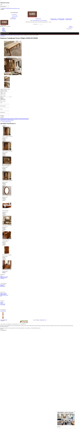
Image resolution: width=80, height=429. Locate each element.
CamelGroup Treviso (21, 119)
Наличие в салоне (53, 18)
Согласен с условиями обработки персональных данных (11, 8)
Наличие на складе (69, 19)
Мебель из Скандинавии (4, 295)
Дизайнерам (4, 31)
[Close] (0, 100)
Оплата (3, 29)
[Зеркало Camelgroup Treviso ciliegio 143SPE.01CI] (6, 194)
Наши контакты (2, 284)
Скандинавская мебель (54, 19)
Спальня (14, 118)
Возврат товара (2, 286)
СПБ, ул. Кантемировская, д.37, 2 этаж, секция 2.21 (39, 20)
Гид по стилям (2, 304)
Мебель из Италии (3, 294)
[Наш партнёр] (24, 323)
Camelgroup (6, 121)
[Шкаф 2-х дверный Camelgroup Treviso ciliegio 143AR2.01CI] (6, 135)
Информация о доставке (4, 276)
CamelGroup (9, 119)
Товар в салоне (2, 303)
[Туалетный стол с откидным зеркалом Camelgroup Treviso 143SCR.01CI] (6, 224)
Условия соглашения (3, 277)
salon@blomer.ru (13, 18)
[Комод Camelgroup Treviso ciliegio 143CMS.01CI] (6, 268)
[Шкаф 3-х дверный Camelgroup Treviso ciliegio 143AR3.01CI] (6, 150)
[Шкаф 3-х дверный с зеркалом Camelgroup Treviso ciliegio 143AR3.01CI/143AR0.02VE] (6, 179)
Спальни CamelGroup (14, 119)
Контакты (3, 30)
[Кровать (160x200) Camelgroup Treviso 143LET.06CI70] (6, 209)
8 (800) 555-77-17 (14, 17)
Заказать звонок (38, 18)
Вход (70, 26)
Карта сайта (2, 278)
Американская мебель (61, 18)
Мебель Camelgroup (10, 118)
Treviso (3, 121)
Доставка (3, 28)
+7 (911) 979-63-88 (14, 14)
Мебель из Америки (3, 293)
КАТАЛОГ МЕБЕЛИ (5, 33)
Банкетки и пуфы (19, 118)
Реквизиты (2, 285)
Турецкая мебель (61, 19)
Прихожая (23, 118)
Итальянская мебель (69, 18)
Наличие (9, 121)
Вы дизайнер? (2, 35)
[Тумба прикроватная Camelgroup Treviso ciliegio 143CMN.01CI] (6, 239)
